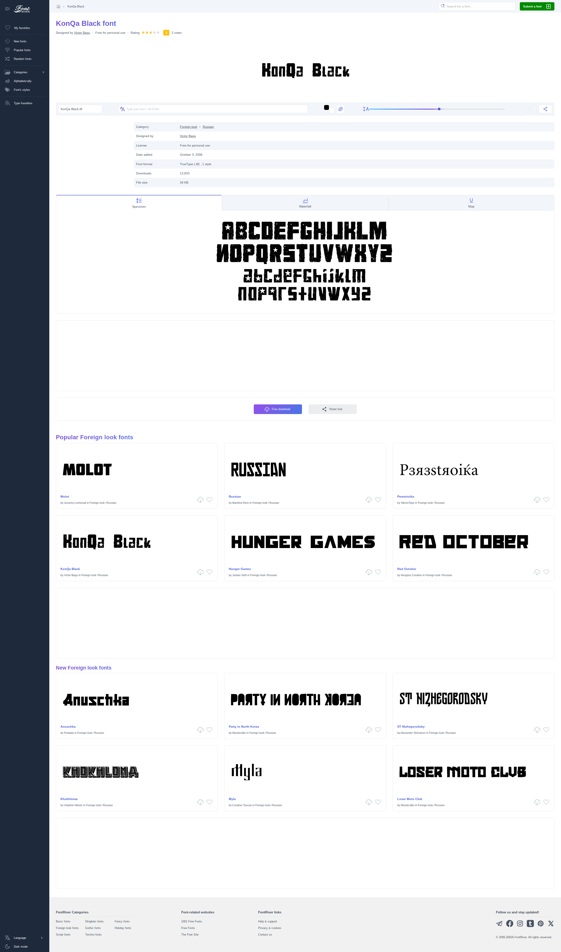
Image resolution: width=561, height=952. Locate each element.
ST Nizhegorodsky (411, 726)
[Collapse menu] (7, 9)
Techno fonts (93, 934)
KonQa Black (70, 569)
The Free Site (190, 934)
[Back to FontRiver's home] (20, 9)
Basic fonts (63, 921)
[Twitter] (550, 926)
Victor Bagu (82, 32)
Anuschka (68, 726)
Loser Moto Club (409, 799)
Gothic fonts (93, 928)
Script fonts (63, 934)
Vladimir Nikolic (73, 805)
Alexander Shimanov (413, 732)
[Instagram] (520, 926)
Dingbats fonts (94, 921)
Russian (208, 127)
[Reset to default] (530, 109)
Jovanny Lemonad (75, 502)
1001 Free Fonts (191, 921)
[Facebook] (509, 926)
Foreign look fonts (67, 928)
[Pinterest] (540, 926)
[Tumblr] (530, 926)
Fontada (69, 732)
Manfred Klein (240, 502)
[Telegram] (499, 926)
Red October (406, 569)
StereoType (407, 502)
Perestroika (405, 496)
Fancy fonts (122, 921)
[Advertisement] (93, 153)
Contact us (265, 934)
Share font (335, 409)
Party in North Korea (244, 726)
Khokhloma (69, 799)
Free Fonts (188, 928)
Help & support (267, 921)
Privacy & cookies (269, 928)
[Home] (58, 6)
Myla (232, 799)
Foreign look (188, 127)
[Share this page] (545, 109)
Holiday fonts (123, 928)
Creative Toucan (242, 805)
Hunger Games (240, 569)
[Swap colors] (340, 109)
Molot (64, 496)
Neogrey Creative (411, 575)
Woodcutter (239, 732)
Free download (281, 409)
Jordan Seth (239, 575)
